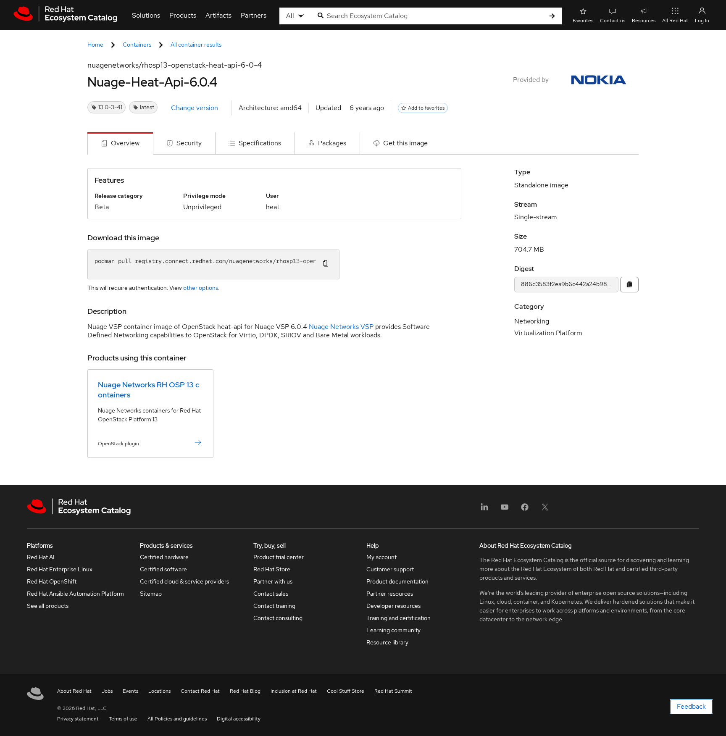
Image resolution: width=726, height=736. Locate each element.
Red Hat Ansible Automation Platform (75, 593)
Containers (137, 44)
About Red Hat (74, 691)
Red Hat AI (41, 557)
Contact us (612, 20)
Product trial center (278, 557)
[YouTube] (505, 509)
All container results (196, 44)
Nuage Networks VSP (341, 326)
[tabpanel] (363, 320)
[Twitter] (545, 509)
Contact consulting (277, 618)
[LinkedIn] (484, 509)
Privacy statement (78, 718)
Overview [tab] (125, 143)
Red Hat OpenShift (51, 581)
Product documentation (397, 581)
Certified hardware (164, 557)
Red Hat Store (271, 569)
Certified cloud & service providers (184, 581)
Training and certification (398, 618)
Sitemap (151, 593)
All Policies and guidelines (177, 718)
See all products (47, 606)
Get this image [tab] (405, 143)
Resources (643, 20)
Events (130, 691)
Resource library (387, 642)
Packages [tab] (332, 143)
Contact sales (270, 593)
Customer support (390, 569)
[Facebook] (525, 509)
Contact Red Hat (200, 691)
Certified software (163, 569)
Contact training (274, 606)
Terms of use (123, 718)
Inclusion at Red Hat (294, 691)
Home (95, 44)
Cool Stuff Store (345, 691)
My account (381, 557)
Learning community (393, 630)
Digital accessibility (238, 718)
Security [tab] (189, 143)
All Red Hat (675, 20)
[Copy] (629, 284)
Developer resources (393, 606)
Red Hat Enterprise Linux (59, 569)
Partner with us (272, 581)
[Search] (552, 16)
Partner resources (389, 593)
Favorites (583, 20)
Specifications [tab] (260, 143)
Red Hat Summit (393, 691)
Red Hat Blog (245, 691)
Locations (159, 691)
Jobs (107, 691)
